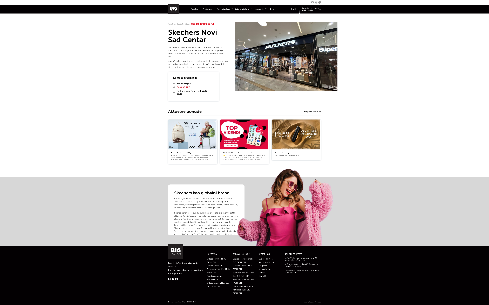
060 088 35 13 (183, 87)
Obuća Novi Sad (183, 24)
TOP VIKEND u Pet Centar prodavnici (237, 153)
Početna (194, 9)
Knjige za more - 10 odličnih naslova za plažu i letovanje (301, 265)
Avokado (318, 302)
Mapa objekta (265, 269)
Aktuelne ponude (266, 262)
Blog (272, 9)
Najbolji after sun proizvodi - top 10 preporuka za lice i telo (301, 259)
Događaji (263, 265)
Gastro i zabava (223, 9)
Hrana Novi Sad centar (243, 286)
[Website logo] (173, 9)
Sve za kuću (212, 279)
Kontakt (262, 276)
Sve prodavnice (266, 259)
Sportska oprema (214, 276)
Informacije (258, 9)
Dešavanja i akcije (242, 9)
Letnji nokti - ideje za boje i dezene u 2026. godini (302, 271)
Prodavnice (207, 9)
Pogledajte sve (311, 111)
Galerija (262, 272)
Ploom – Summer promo (284, 153)
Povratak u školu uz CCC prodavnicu (185, 153)
